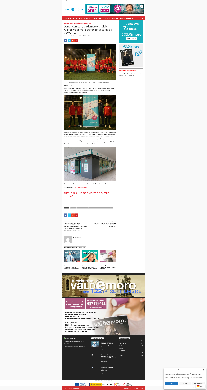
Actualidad (77, 18)
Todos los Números (126, 18)
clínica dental (90, 207)
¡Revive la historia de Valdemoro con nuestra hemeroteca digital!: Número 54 (89, 268)
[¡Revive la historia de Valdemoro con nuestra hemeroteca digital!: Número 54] (90, 256)
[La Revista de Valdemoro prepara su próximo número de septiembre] (108, 256)
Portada (68, 18)
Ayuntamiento (122, 350)
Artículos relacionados (70, 247)
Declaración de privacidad (186, 387)
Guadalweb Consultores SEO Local (72, 388)
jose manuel (69, 35)
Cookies (141, 388)
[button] (204, 370)
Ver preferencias (198, 383)
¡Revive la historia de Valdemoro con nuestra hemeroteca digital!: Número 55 (71, 268)
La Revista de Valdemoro (79, 23)
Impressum (194, 387)
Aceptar (171, 383)
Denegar (185, 383)
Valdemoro (88, 23)
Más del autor (82, 247)
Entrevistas (97, 18)
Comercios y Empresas (111, 18)
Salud (71, 23)
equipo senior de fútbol (107, 207)
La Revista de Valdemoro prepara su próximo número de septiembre (108, 267)
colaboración (98, 207)
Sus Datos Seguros (127, 388)
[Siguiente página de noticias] (115, 247)
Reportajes (87, 18)
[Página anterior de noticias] (113, 247)
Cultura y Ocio (122, 343)
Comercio (121, 355)
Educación (121, 348)
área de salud (73, 207)
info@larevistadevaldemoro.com (77, 346)
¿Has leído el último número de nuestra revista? (86, 194)
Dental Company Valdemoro (80, 187)
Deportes (69, 21)
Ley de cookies (176, 387)
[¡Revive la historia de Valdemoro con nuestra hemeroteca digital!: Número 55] (72, 256)
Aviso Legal (135, 388)
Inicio (65, 21)
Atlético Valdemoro (81, 207)
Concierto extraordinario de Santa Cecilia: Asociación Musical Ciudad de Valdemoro (104, 224)
